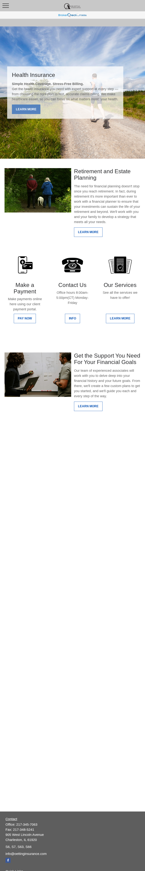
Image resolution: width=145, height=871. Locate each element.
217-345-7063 (26, 824)
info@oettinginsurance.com (26, 854)
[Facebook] (8, 860)
